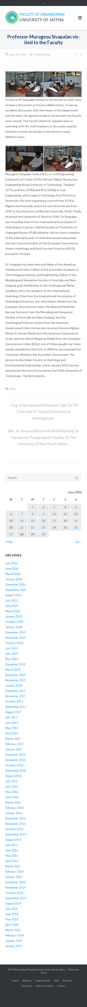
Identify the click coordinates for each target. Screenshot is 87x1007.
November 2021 (15, 680)
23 (43, 527)
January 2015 (13, 877)
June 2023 (11, 653)
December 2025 (15, 584)
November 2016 (15, 760)
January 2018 (13, 685)
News (12, 388)
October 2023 (14, 643)
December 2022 (15, 664)
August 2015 (13, 839)
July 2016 (11, 781)
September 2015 (15, 834)
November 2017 (15, 696)
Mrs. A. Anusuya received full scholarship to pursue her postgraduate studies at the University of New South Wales (43, 437)
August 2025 (13, 595)
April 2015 (12, 861)
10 (54, 514)
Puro (43, 972)
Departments (43, 980)
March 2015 (12, 866)
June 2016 (11, 786)
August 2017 (13, 712)
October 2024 (14, 621)
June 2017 (11, 722)
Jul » (78, 541)
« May (9, 541)
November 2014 (15, 887)
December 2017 (15, 691)
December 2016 (15, 754)
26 (76, 527)
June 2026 (11, 568)
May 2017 (11, 728)
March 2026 (12, 574)
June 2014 (11, 914)
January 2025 (13, 616)
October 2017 (14, 701)
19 (76, 520)
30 (43, 534)
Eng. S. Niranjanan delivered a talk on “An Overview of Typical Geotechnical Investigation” (45, 411)
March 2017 (12, 738)
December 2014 (15, 882)
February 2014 (14, 935)
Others (61, 985)
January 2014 (13, 940)
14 (21, 520)
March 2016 (12, 802)
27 (11, 534)
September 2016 (15, 770)
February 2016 (14, 807)
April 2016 (12, 797)
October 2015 (14, 829)
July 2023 (11, 648)
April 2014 (12, 924)
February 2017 (14, 744)
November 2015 (15, 823)
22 (32, 527)
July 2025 (11, 600)
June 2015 (11, 850)
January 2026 (13, 579)
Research (27, 985)
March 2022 (12, 669)
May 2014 (11, 919)
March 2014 (12, 930)
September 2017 (15, 706)
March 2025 (12, 611)
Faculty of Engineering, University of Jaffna (41, 969)
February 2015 (14, 871)
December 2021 (15, 675)
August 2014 (13, 903)
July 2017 (11, 717)
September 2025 (15, 590)
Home (15, 980)
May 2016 (11, 792)
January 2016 (13, 813)
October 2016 (14, 765)
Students (67, 980)
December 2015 (15, 818)
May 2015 (11, 855)
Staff (56, 980)
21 (21, 527)
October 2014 (14, 893)
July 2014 (11, 908)
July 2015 (11, 845)
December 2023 (15, 632)
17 (54, 520)
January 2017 (13, 749)
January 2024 (13, 627)
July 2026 (11, 563)
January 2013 (13, 946)
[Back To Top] (76, 997)
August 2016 (13, 776)
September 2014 (15, 898)
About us (27, 980)
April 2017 (12, 733)
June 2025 (11, 605)
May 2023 (11, 659)
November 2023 (15, 637)
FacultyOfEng (41, 54)
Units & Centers (45, 985)
